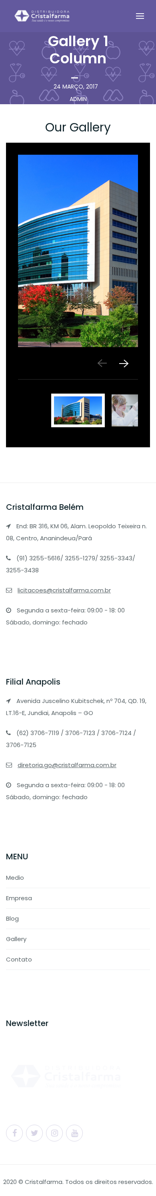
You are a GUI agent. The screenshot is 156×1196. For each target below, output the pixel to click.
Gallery (16, 939)
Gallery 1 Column (78, 49)
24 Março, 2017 (76, 87)
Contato (19, 959)
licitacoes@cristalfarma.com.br (64, 590)
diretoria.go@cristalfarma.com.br (67, 765)
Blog (12, 918)
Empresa (19, 898)
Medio (15, 877)
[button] (123, 363)
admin (78, 99)
